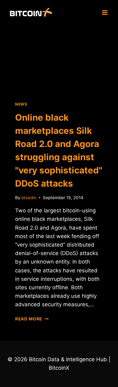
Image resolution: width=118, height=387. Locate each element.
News (21, 104)
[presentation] (59, 59)
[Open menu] (104, 12)
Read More (32, 318)
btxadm (29, 197)
